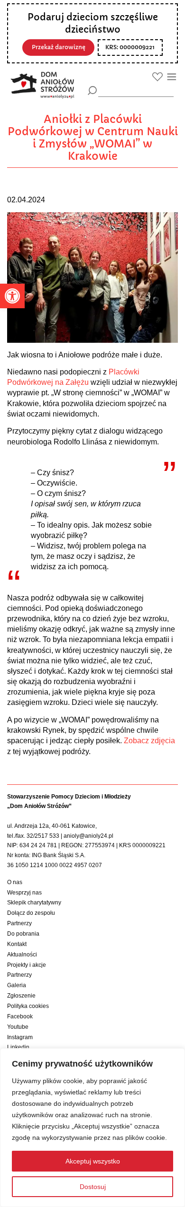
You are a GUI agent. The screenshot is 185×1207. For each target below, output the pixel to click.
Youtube (17, 1027)
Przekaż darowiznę (58, 47)
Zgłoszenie (21, 996)
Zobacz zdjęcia (149, 741)
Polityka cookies (28, 1006)
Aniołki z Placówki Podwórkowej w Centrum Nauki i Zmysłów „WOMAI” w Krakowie (93, 138)
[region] (92, 1127)
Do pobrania (23, 934)
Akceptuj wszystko (92, 1161)
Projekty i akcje (26, 965)
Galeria (16, 985)
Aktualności (22, 954)
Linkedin (18, 1047)
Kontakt (17, 944)
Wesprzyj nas (24, 892)
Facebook (20, 1016)
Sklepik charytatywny (34, 902)
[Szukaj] (92, 90)
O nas (14, 882)
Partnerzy (19, 923)
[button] (12, 296)
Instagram (20, 1037)
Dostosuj (93, 1186)
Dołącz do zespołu (31, 913)
